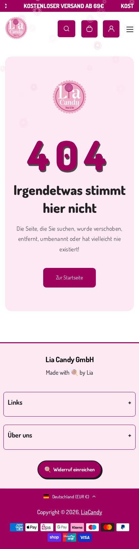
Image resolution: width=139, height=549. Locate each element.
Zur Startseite (69, 277)
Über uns (20, 434)
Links (15, 402)
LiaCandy (91, 512)
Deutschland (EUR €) (70, 496)
